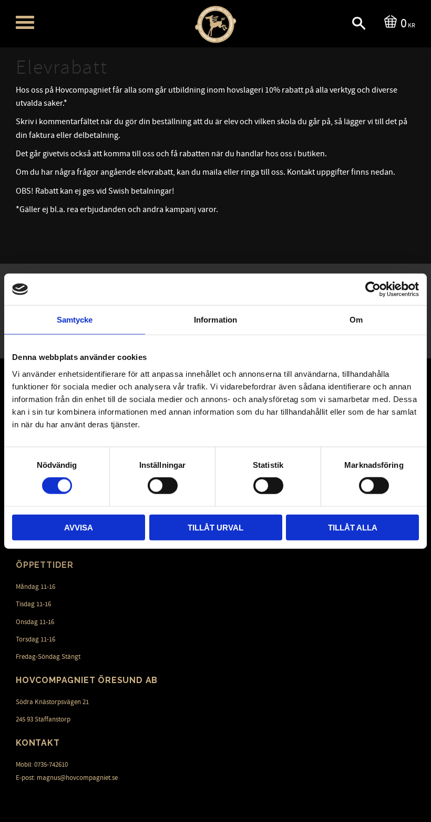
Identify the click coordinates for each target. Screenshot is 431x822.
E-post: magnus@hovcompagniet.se (67, 778)
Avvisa (78, 527)
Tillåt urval (215, 527)
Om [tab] (356, 319)
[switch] (163, 485)
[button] (25, 22)
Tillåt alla (352, 527)
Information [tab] (215, 319)
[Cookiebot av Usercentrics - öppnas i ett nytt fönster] (373, 289)
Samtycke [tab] (75, 319)
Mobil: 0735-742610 (42, 764)
